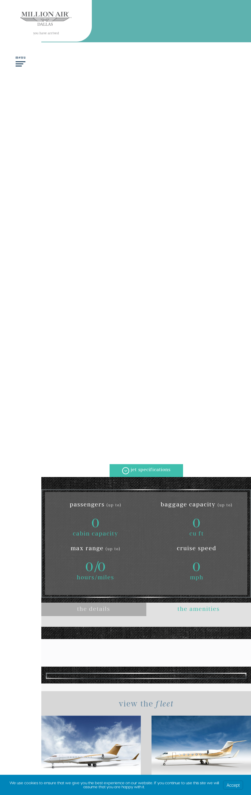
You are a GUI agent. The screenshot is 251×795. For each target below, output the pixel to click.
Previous (55, 675)
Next (237, 675)
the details (93, 610)
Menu (21, 58)
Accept (233, 785)
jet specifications (150, 470)
